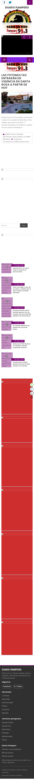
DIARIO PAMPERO (12, 669)
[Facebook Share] (32, 389)
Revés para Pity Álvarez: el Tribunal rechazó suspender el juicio (16, 42)
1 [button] (14, 53)
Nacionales (6, 699)
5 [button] (22, 53)
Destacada (7, 137)
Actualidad (18, 134)
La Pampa (27, 137)
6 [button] (24, 53)
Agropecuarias (7, 736)
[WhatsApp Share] (32, 385)
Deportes (5, 713)
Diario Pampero (17, 7)
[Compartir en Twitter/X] (32, 393)
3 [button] (18, 53)
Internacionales (7, 702)
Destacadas (18, 137)
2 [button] (16, 53)
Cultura (4, 740)
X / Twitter (18, 686)
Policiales (5, 733)
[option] (17, 45)
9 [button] (29, 53)
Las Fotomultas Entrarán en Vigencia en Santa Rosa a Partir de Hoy (15, 81)
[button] (32, 397)
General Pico (6, 726)
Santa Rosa (24, 142)
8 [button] (27, 53)
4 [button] (20, 53)
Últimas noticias (7, 756)
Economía (5, 709)
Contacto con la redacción (11, 749)
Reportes (6, 139)
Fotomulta (7, 142)
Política (4, 706)
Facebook (7, 686)
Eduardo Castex (7, 722)
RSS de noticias (7, 753)
